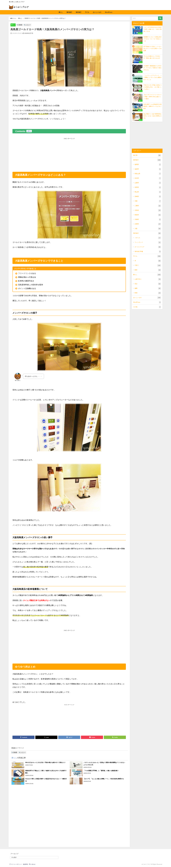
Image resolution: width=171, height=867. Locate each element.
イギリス (147, 238)
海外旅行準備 (147, 251)
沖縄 (147, 201)
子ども (87, 12)
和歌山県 (147, 173)
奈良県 (147, 178)
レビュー (28, 25)
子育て (147, 265)
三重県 (147, 205)
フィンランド (147, 242)
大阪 (147, 228)
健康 (147, 288)
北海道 (147, 210)
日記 (147, 283)
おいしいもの (97, 12)
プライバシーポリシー (15, 864)
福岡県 (147, 164)
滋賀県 (147, 169)
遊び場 (146, 155)
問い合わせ (32, 864)
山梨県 (147, 183)
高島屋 (20, 25)
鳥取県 (147, 215)
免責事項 (25, 864)
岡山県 (147, 192)
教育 (147, 270)
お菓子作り (147, 279)
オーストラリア (147, 247)
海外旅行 (78, 12)
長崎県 (147, 196)
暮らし (61, 12)
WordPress (108, 12)
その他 (146, 307)
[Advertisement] (69, 154)
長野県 (147, 187)
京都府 (147, 219)
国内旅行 (69, 12)
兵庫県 (147, 224)
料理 (147, 293)
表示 (29, 131)
